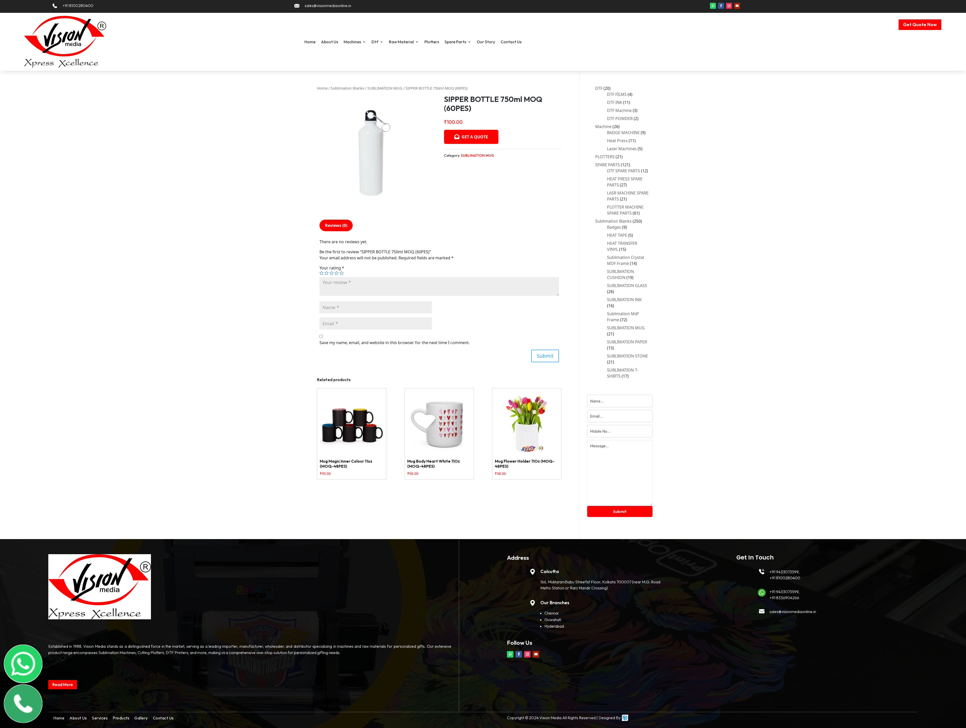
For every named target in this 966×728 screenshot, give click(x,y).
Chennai (551, 613)
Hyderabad (554, 626)
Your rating (331, 268)
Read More (62, 684)
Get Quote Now (920, 24)
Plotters (431, 41)
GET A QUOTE (474, 137)
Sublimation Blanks (347, 88)
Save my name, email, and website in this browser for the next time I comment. (394, 342)
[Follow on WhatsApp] (713, 6)
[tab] (336, 225)
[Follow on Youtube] (737, 6)
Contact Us (511, 41)
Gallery (141, 717)
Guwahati (552, 619)
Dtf (375, 41)
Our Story (486, 41)
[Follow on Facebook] (721, 6)
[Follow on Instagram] (729, 6)
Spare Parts (455, 41)
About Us (329, 41)
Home (309, 41)
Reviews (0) (336, 225)
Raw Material (401, 41)
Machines (352, 41)
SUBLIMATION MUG (385, 88)
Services (100, 717)
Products (121, 717)
